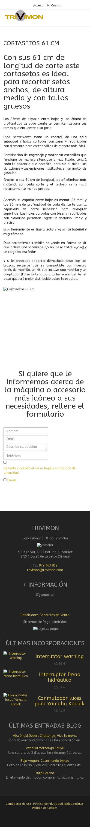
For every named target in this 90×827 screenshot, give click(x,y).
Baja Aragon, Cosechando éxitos (45, 761)
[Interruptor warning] (15, 656)
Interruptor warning (60, 656)
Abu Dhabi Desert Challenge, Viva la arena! (45, 736)
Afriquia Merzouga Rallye (45, 748)
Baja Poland (45, 773)
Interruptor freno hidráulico (59, 677)
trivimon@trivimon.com (45, 570)
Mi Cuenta (54, 5)
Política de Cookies (44, 808)
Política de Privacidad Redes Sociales (58, 803)
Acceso (38, 5)
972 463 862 (48, 565)
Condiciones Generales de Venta (45, 615)
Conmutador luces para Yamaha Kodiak (59, 701)
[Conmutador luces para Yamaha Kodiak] (15, 700)
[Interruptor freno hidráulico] (15, 674)
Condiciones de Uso (18, 803)
